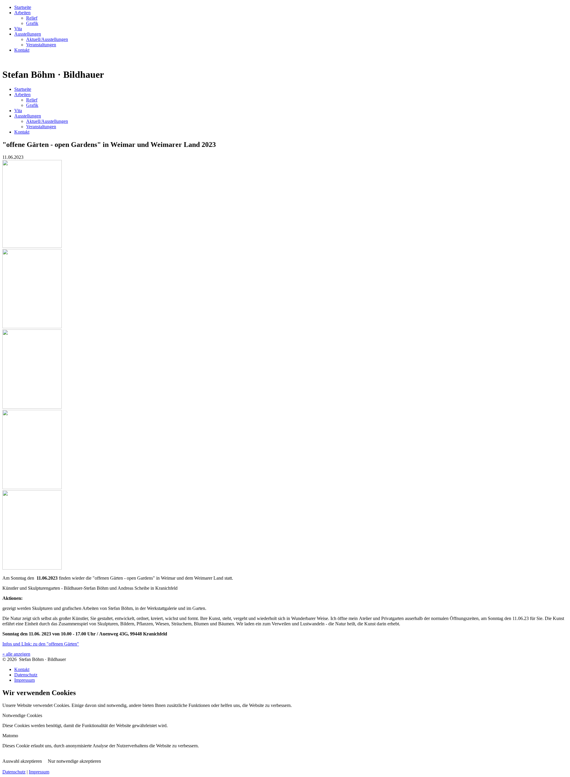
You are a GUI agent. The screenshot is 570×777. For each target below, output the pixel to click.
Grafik (32, 23)
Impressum (24, 680)
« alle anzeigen (16, 654)
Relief (31, 17)
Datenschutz (25, 674)
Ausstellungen (27, 34)
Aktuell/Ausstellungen (47, 39)
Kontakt (21, 50)
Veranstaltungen (41, 44)
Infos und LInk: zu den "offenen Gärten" (40, 643)
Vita (18, 28)
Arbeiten (22, 12)
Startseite (22, 7)
